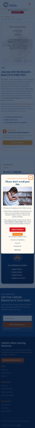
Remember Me (17, 246)
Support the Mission (17, 229)
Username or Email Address (17, 240)
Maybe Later (17, 250)
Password (17, 243)
